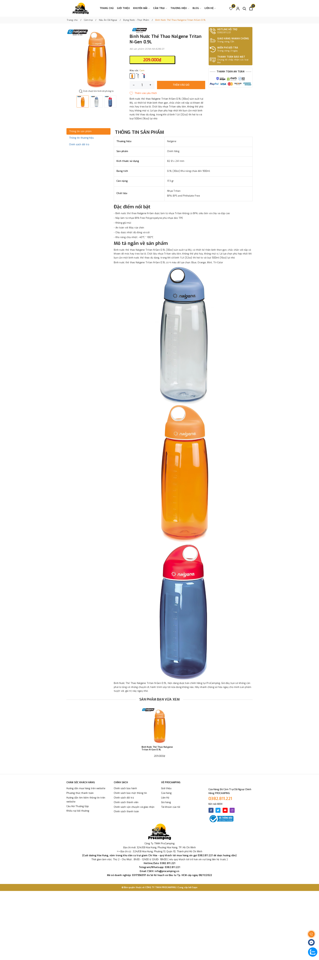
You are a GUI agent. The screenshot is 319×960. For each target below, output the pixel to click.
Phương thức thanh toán (80, 793)
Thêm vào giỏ (181, 84)
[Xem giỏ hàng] (251, 8)
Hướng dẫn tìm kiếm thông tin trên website (85, 799)
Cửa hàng (166, 793)
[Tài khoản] (238, 8)
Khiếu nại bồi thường (77, 810)
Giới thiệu (123, 8)
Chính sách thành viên (126, 802)
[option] (96, 58)
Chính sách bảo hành (125, 788)
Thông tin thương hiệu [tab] (81, 137)
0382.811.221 (220, 798)
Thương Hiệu (179, 8)
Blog (196, 8)
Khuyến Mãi (140, 8)
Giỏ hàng (166, 802)
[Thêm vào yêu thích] (143, 93)
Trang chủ (107, 8)
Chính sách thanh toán (126, 811)
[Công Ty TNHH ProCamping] (80, 8)
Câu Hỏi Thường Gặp (77, 806)
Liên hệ (209, 8)
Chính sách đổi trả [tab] (79, 144)
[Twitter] (217, 810)
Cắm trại (159, 8)
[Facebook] (211, 810)
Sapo (195, 887)
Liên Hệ (165, 797)
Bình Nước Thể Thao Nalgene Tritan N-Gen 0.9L (157, 748)
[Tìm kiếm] (244, 8)
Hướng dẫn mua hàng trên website (85, 788)
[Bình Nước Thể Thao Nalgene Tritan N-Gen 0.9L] (159, 726)
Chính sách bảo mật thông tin (130, 793)
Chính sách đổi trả (124, 797)
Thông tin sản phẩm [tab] (80, 131)
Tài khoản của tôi (170, 807)
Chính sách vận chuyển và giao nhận (134, 807)
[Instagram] (232, 810)
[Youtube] (225, 810)
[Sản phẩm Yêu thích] (231, 8)
